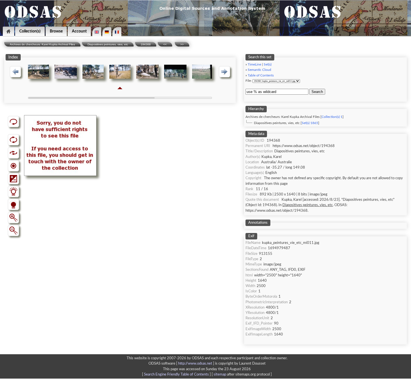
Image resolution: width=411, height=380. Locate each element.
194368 (146, 44)
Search (317, 92)
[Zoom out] (13, 230)
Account (79, 31)
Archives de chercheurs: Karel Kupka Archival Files (42, 44)
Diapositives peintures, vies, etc (108, 44)
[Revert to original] (13, 121)
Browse (56, 31)
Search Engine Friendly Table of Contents (176, 374)
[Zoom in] (13, 217)
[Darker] (13, 204)
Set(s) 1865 (310, 123)
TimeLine (254, 64)
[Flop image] (13, 152)
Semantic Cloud (259, 69)
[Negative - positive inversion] (13, 178)
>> (182, 44)
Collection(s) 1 (332, 116)
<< (165, 44)
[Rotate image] (13, 139)
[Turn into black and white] (13, 165)
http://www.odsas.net (195, 363)
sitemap (220, 374)
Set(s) (267, 64)
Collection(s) (30, 31)
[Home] (8, 31)
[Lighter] (13, 191)
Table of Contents (261, 75)
